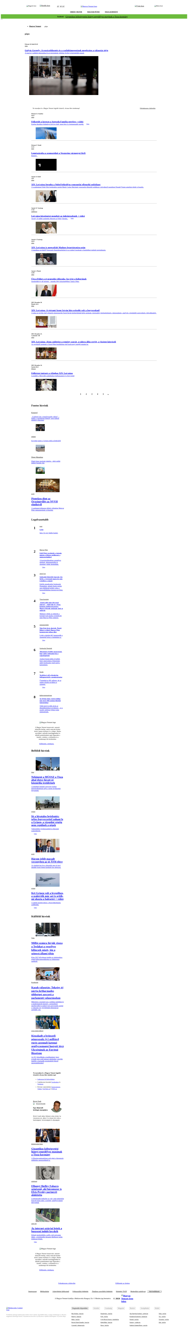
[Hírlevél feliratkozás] (35, 1093)
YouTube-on (46, 1089)
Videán (39, 1089)
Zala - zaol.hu (162, 1322)
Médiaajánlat (44, 1291)
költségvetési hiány (37, 1144)
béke (32, 306)
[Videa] (51, 1093)
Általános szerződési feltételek (102, 1291)
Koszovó (34, 413)
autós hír (34, 1224)
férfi (32, 149)
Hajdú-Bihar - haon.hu (106, 1322)
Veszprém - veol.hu (164, 1319)
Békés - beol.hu (75, 1319)
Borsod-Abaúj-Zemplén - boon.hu (80, 1322)
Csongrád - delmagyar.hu (77, 1325)
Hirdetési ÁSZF (121, 1291)
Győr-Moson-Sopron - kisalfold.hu (110, 1319)
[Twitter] (47, 1093)
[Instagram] (43, 1093)
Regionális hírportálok (80, 1308)
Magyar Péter (44, 550)
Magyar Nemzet (35, 26)
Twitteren (40, 1084)
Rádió (157, 1308)
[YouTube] (55, 1093)
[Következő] (112, 394)
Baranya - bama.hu (76, 1316)
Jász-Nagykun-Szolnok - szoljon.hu (139, 1313)
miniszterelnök (44, 625)
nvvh (32, 494)
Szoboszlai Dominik (46, 648)
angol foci (43, 574)
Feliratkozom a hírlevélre (147, 108)
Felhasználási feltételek (80, 1291)
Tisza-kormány (44, 599)
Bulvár (132, 1308)
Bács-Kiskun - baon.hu (77, 1313)
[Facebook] (39, 1093)
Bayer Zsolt (37, 1101)
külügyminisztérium (46, 695)
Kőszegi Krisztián (40, 1103)
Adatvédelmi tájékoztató (60, 1291)
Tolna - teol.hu (162, 1313)
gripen (33, 437)
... (108, 394)
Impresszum (32, 1291)
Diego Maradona (37, 457)
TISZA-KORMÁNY (111, 12)
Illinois (33, 369)
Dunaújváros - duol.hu (106, 1313)
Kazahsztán (34, 982)
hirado (42, 672)
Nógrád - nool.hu (134, 1319)
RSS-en (54, 1089)
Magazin (121, 1308)
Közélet (96, 1308)
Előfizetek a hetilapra (46, 744)
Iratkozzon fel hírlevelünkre (46, 1079)
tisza (32, 772)
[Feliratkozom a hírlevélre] (44, 6)
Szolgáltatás (145, 1308)
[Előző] (75, 394)
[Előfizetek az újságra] (139, 6)
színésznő (34, 1181)
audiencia (34, 211)
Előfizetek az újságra (122, 1283)
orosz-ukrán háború (37, 1031)
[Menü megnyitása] (158, 6)
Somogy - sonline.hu (135, 1322)
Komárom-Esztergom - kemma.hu (138, 1316)
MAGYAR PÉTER (93, 12)
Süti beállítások (154, 1291)
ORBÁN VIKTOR (76, 12)
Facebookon (55, 1082)
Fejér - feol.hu (104, 1316)
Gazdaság (108, 1308)
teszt (41, 526)
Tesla (32, 938)
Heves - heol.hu (105, 1325)
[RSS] (59, 1093)
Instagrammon (55, 1087)
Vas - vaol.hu (162, 1316)
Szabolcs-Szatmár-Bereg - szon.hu (138, 1325)
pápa (26, 46)
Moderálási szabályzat (138, 1291)
